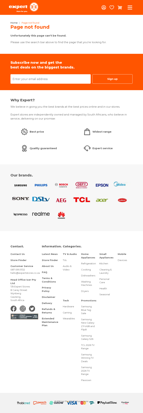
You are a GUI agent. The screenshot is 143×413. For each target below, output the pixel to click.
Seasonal (104, 294)
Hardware (68, 306)
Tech (66, 300)
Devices (122, 260)
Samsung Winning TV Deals (87, 358)
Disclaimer (48, 297)
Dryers (85, 291)
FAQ (44, 272)
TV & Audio (70, 254)
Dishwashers (88, 275)
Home (14, 22)
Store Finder (18, 260)
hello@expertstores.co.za (25, 272)
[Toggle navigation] (130, 7)
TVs (64, 260)
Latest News (50, 254)
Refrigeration (88, 263)
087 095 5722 (17, 269)
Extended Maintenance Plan (50, 322)
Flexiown (86, 380)
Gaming (67, 312)
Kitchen (103, 263)
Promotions (88, 300)
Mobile (122, 254)
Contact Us (17, 254)
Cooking (86, 269)
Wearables (69, 318)
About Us (48, 266)
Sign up (112, 79)
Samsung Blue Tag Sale (86, 310)
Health (103, 288)
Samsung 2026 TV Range (86, 370)
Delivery (47, 303)
